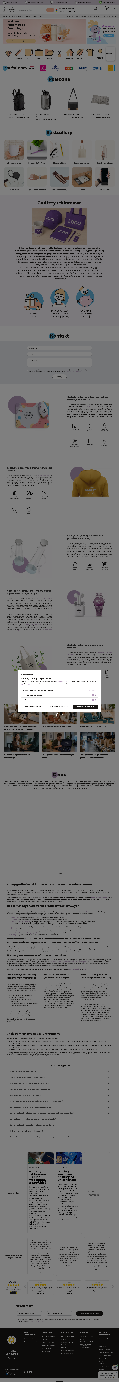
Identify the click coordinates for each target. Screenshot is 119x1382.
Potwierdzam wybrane (33, 707)
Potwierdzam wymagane (59, 707)
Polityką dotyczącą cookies (63, 681)
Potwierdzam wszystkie (85, 707)
